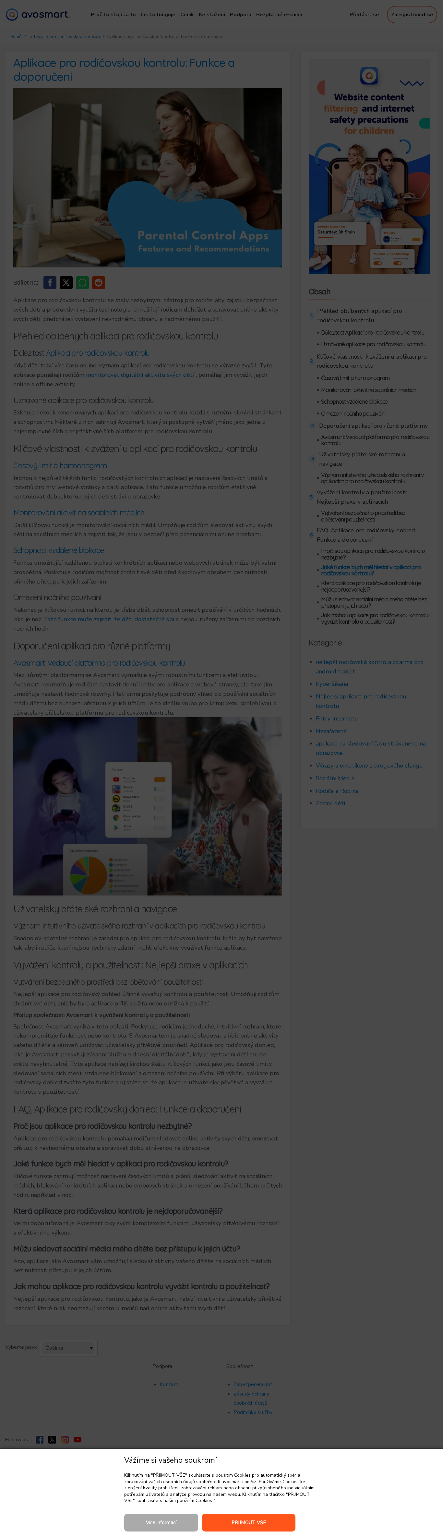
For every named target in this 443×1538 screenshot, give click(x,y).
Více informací (161, 1522)
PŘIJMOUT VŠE (249, 1522)
